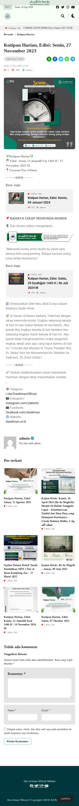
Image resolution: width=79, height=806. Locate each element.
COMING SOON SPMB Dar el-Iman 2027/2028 (37, 27)
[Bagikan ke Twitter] (61, 59)
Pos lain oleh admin (30, 443)
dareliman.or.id (16, 421)
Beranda (8, 34)
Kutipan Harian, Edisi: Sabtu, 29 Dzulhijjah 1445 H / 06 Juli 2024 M (48, 283)
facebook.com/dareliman (23, 412)
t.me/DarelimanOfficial (21, 394)
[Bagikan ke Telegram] (72, 59)
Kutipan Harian (25, 34)
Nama (12, 710)
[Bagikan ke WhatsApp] (66, 59)
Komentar (17, 674)
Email (45, 710)
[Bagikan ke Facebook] (55, 59)
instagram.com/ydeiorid (22, 403)
